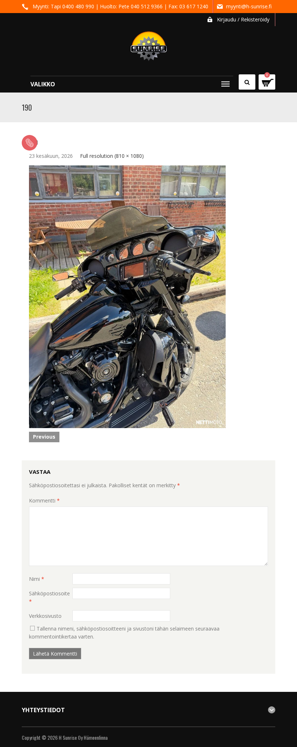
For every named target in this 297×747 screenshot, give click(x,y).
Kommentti (44, 500)
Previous (44, 436)
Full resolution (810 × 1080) (112, 155)
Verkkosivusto (45, 615)
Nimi (36, 578)
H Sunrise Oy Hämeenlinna (83, 737)
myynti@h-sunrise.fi (249, 6)
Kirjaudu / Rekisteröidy (243, 19)
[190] (127, 296)
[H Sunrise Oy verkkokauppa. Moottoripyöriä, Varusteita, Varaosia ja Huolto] (148, 43)
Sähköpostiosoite (49, 597)
